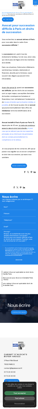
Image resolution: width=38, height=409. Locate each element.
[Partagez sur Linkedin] (34, 172)
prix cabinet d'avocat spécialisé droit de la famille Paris (18, 284)
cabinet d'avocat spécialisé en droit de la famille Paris (18, 273)
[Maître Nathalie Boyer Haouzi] (19, 5)
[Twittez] (28, 172)
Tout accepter (20, 393)
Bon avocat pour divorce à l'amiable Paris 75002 (18, 279)
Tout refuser (19, 398)
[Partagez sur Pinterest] (31, 172)
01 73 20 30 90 (9, 372)
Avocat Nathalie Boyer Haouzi (11, 12)
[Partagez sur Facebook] (24, 172)
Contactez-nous (19, 312)
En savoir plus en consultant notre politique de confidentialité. (18, 254)
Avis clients (13, 381)
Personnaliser (19, 404)
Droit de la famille (26, 12)
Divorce (4, 14)
